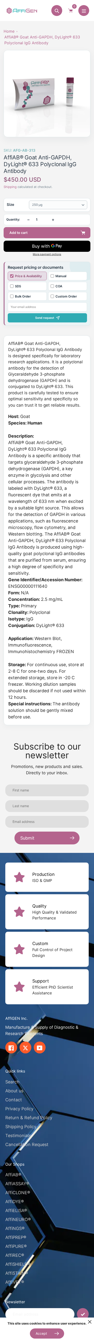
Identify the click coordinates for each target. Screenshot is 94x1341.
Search (12, 1081)
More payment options (47, 254)
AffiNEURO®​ (18, 1219)
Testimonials (18, 1135)
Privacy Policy (19, 1108)
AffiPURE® (16, 1246)
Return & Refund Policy (28, 1117)
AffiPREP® (15, 1237)
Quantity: (13, 219)
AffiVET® (14, 1282)
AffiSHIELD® (18, 1264)
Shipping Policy (20, 1126)
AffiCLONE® (17, 1192)
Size (10, 204)
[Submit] (83, 1314)
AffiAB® (13, 1174)
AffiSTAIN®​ (16, 1273)
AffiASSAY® (17, 1183)
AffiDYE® (14, 1201)
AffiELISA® (16, 1210)
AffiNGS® (15, 1228)
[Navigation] (83, 10)
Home (9, 31)
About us (14, 1090)
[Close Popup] (90, 1322)
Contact (13, 1099)
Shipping (10, 187)
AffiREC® (14, 1255)
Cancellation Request (26, 1144)
